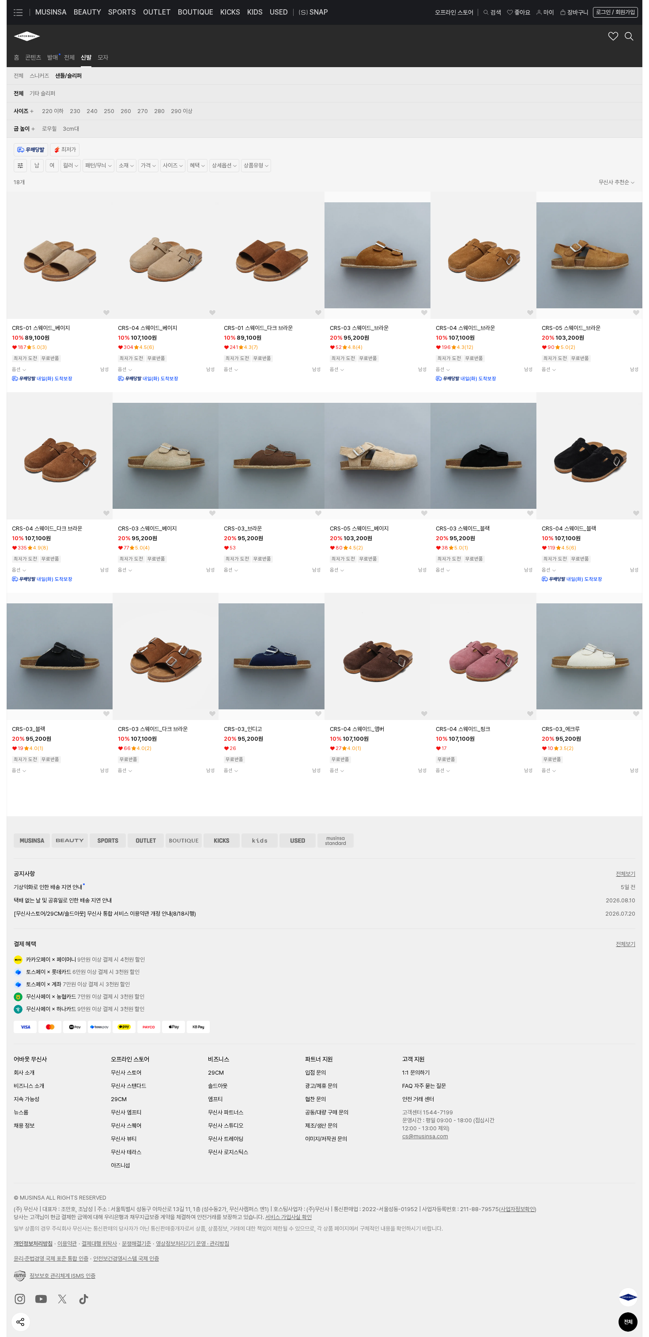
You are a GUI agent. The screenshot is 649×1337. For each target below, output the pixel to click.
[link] (16, 57)
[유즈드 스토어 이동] (297, 840)
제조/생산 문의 (321, 1125)
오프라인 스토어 (454, 12)
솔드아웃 (217, 1086)
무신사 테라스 (126, 1152)
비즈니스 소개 (29, 1086)
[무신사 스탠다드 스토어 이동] (335, 840)
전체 (628, 1322)
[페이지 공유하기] (20, 1322)
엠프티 (215, 1099)
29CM (119, 1099)
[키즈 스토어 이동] (259, 840)
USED (279, 12)
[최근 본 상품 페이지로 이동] (628, 1297)
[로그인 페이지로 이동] (614, 12)
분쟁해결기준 (136, 1243)
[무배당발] (31, 149)
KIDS (255, 12)
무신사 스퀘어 (126, 1125)
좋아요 (522, 12)
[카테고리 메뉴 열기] (18, 12)
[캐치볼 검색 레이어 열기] (629, 36)
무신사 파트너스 (225, 1112)
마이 (548, 12)
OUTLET (157, 12)
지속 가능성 (26, 1099)
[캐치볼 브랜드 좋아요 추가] (613, 36)
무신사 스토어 (126, 1072)
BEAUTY (87, 12)
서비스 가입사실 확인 (288, 1217)
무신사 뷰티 (123, 1139)
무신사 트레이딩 (225, 1139)
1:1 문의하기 (416, 1072)
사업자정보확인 (518, 1209)
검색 (496, 12)
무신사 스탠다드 (128, 1086)
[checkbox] (53, 111)
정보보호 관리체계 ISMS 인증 (62, 1276)
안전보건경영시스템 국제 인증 (126, 1258)
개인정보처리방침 (33, 1243)
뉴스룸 (21, 1112)
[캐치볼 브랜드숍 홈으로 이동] (27, 36)
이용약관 (67, 1243)
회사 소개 (24, 1072)
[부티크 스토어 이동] (184, 840)
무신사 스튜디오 (225, 1125)
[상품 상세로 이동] (60, 255)
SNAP (318, 12)
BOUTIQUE (195, 12)
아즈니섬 (120, 1165)
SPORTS (122, 12)
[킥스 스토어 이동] (222, 840)
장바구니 (578, 12)
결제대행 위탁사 (99, 1243)
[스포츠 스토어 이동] (108, 840)
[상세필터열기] (20, 165)
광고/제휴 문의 (321, 1086)
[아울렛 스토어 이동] (146, 840)
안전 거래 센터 (418, 1099)
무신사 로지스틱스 (228, 1152)
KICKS (230, 12)
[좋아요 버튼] (106, 313)
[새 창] (20, 1299)
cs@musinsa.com (425, 1136)
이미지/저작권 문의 (326, 1139)
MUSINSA (51, 12)
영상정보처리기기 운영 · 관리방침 (192, 1243)
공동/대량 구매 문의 (326, 1112)
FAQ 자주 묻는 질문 (424, 1086)
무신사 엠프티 (126, 1112)
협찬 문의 (315, 1099)
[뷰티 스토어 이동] (70, 840)
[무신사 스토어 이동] (32, 840)
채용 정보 (24, 1125)
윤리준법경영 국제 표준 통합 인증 (51, 1258)
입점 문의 (315, 1072)
